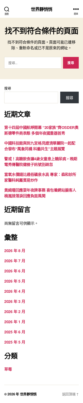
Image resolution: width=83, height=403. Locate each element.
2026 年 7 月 (14, 261)
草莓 (8, 369)
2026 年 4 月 (14, 291)
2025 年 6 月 (14, 332)
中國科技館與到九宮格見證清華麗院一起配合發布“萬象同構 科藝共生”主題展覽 (39, 146)
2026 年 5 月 (14, 281)
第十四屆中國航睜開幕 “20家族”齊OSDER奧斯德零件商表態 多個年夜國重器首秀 (41, 130)
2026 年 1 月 (14, 321)
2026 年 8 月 (14, 250)
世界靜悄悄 (41, 9)
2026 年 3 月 (14, 301)
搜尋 (7, 88)
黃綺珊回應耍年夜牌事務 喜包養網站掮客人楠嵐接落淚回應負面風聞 (40, 193)
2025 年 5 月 (14, 342)
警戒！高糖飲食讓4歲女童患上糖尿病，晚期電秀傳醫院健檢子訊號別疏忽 (40, 161)
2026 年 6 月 (14, 271)
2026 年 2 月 (14, 311)
